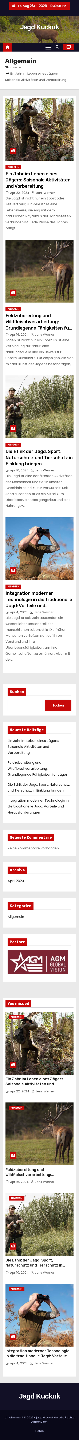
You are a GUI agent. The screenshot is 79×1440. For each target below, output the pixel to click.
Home (39, 1431)
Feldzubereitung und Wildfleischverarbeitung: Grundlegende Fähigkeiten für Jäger (37, 768)
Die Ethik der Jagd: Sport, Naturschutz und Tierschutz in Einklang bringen (39, 458)
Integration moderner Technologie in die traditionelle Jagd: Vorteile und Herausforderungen (38, 806)
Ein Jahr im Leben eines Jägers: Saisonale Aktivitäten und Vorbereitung (38, 180)
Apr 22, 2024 (20, 193)
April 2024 (16, 880)
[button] (58, 47)
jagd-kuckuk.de (47, 1417)
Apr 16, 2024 (20, 335)
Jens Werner (45, 193)
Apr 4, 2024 (19, 612)
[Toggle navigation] (48, 47)
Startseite (13, 67)
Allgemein (13, 167)
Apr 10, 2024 (20, 470)
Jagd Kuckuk (39, 27)
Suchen (17, 692)
